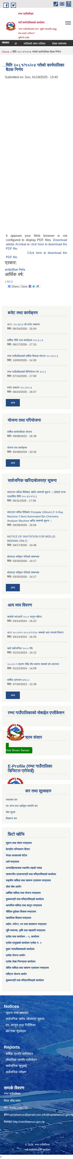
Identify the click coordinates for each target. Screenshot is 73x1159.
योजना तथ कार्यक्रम (17, 447)
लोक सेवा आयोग (13, 886)
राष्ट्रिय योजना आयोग (16, 973)
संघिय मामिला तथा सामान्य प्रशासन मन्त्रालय (27, 967)
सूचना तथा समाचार (17, 1013)
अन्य (13, 402)
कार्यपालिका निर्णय (15, 269)
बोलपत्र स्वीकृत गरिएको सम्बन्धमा (23, 556)
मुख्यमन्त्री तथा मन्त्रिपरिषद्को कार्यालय (25, 899)
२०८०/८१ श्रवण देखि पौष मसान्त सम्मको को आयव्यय (33, 664)
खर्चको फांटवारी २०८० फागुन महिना (24, 616)
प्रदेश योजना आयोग (15, 955)
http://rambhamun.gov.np (29, 1121)
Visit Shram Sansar (17, 750)
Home (5, 51)
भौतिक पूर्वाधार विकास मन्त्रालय (21, 911)
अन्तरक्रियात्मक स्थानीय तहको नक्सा (24, 867)
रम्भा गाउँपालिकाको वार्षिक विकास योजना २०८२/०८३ (32, 355)
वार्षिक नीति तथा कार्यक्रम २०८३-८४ (25, 340)
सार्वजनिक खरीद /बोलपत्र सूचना (25, 1019)
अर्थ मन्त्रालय (12, 861)
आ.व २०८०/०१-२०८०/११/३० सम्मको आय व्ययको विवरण (35, 632)
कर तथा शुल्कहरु (16, 1031)
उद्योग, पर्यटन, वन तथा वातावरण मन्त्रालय (26, 924)
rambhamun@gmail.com (25, 1114)
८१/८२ (9, 281)
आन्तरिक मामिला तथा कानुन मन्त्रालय (24, 905)
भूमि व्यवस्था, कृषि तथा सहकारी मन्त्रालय (25, 930)
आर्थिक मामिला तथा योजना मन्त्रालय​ (23, 892)
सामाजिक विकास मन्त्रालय (18, 917)
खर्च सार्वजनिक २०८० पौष (20, 648)
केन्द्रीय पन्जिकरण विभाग (18, 849)
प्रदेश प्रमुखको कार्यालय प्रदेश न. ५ (23, 942)
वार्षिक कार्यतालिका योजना (19, 431)
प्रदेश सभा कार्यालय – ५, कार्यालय (22, 936)
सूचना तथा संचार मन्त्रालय (19, 842)
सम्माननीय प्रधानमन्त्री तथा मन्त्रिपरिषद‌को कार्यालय (31, 874)
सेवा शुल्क (10, 812)
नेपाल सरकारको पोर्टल (16, 855)
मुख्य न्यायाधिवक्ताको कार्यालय (20, 949)
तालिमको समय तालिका (29, 43)
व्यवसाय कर (11, 799)
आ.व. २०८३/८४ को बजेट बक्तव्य (23, 324)
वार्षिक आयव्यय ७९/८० (18, 679)
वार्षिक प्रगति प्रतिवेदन (19, 1054)
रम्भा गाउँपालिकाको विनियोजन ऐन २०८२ (26, 371)
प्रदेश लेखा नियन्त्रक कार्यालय (20, 961)
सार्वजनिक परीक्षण (16, 1072)
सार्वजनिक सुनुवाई (16, 1066)
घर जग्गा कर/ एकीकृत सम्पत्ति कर (22, 805)
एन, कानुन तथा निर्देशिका (21, 1025)
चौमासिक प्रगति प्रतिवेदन (21, 1060)
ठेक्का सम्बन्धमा (54, 43)
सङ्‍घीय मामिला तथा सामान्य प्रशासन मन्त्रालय (28, 880)
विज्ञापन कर (11, 818)
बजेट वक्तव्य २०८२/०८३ (19, 387)
